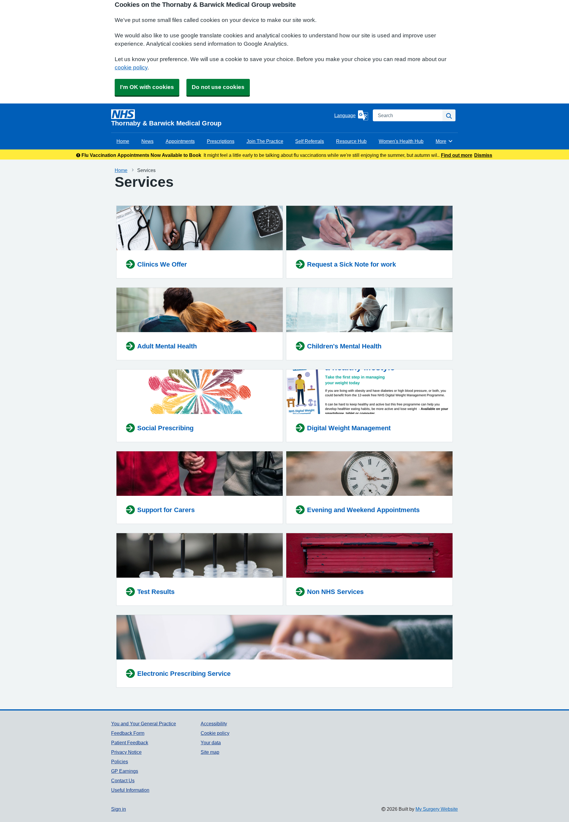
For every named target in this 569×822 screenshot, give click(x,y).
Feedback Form (127, 733)
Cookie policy (215, 733)
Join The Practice (265, 141)
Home (122, 141)
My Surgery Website (436, 809)
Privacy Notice (126, 752)
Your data (211, 742)
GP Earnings (124, 771)
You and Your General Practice (143, 723)
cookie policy (131, 67)
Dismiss (483, 155)
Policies (119, 761)
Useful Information (130, 790)
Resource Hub (351, 141)
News (147, 141)
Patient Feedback (129, 742)
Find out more (456, 155)
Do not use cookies (218, 87)
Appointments (180, 141)
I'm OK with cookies (147, 87)
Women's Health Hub (401, 141)
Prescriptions (220, 141)
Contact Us (123, 780)
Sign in (118, 809)
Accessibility (214, 723)
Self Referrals (309, 141)
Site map (210, 752)
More (444, 141)
